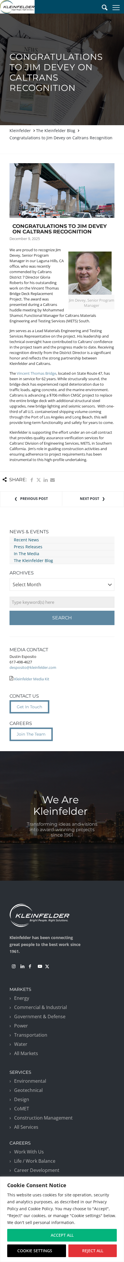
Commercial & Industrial (40, 1007)
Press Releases (28, 546)
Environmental (30, 1081)
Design (21, 1099)
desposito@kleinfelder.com (33, 667)
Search (62, 617)
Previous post (34, 498)
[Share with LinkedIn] (45, 480)
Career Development (36, 1170)
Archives (22, 573)
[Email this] (52, 479)
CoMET (21, 1108)
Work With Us (29, 1152)
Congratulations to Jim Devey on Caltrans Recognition (61, 137)
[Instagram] (13, 966)
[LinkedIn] (22, 966)
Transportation (30, 1035)
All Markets (26, 1053)
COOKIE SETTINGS (34, 1250)
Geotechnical (28, 1090)
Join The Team (31, 734)
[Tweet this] (38, 480)
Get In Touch (29, 706)
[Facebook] (30, 966)
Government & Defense (39, 1016)
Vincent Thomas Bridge (36, 373)
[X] (47, 966)
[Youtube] (40, 966)
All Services (26, 1127)
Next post (89, 498)
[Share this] (31, 480)
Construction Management (43, 1118)
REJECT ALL (92, 1250)
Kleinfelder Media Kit (31, 679)
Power (21, 1026)
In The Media (26, 553)
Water (20, 1044)
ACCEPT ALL (62, 1235)
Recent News (26, 540)
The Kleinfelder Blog (55, 130)
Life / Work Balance (34, 1161)
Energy (21, 998)
